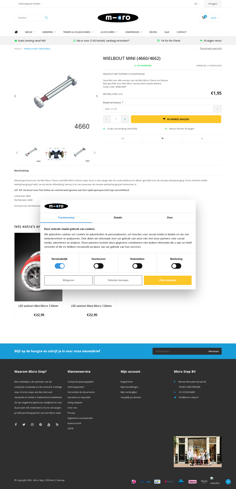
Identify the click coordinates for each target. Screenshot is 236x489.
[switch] (98, 266)
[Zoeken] (46, 17)
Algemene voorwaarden (80, 418)
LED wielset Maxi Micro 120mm (91, 306)
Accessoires (108, 32)
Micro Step (38, 480)
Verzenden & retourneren (81, 392)
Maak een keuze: (113, 102)
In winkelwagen (178, 119)
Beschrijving (21, 170)
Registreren (127, 381)
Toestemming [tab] (66, 217)
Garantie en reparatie (79, 397)
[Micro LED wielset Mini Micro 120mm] (38, 266)
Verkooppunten (76, 386)
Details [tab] (118, 217)
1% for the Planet (170, 40)
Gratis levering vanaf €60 (32, 40)
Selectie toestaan (118, 280)
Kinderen (48, 32)
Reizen (153, 32)
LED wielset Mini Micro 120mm (38, 306)
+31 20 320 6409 (187, 392)
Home (16, 32)
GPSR (70, 428)
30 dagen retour (213, 40)
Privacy (71, 412)
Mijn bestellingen (129, 386)
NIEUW (28, 32)
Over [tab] (170, 217)
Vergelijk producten (131, 397)
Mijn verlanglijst (129, 392)
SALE (166, 32)
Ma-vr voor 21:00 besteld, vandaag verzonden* (103, 40)
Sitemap (61, 480)
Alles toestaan (167, 280)
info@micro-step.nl (188, 397)
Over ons (72, 407)
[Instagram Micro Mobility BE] (32, 424)
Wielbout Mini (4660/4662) (37, 48)
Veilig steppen (75, 402)
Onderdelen (132, 32)
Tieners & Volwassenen (76, 32)
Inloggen (212, 3)
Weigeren (68, 280)
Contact (182, 32)
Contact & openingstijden (81, 381)
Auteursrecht (74, 423)
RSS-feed (50, 480)
